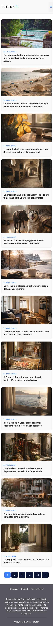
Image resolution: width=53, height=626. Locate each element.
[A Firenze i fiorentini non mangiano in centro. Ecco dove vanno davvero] (26, 355)
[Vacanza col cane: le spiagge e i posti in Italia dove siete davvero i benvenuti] (26, 218)
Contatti (24, 589)
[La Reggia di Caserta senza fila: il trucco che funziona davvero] (26, 538)
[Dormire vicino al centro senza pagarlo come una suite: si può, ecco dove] (26, 310)
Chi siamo (14, 589)
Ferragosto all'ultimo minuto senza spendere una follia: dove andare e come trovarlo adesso (26, 58)
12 (37, 574)
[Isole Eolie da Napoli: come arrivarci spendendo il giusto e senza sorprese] (26, 401)
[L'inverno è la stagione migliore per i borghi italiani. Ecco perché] (26, 264)
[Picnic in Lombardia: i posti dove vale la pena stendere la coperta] (26, 492)
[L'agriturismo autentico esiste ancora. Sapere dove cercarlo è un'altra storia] (26, 446)
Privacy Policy (37, 589)
